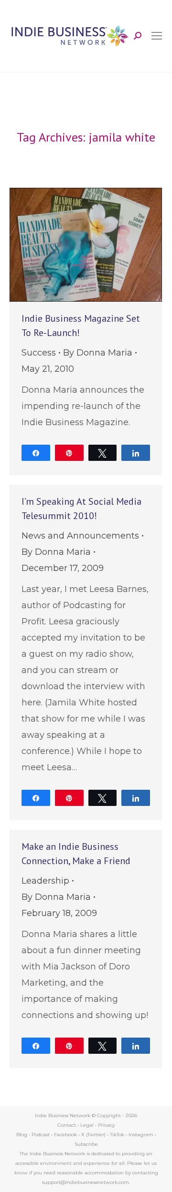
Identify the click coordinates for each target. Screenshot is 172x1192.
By (97, 352)
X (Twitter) (94, 1134)
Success (39, 352)
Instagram (141, 1134)
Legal (87, 1125)
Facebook (65, 1134)
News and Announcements (80, 535)
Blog (21, 1134)
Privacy (106, 1125)
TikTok (117, 1134)
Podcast (41, 1134)
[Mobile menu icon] (156, 35)
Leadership (45, 881)
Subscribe (86, 1144)
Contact (66, 1125)
